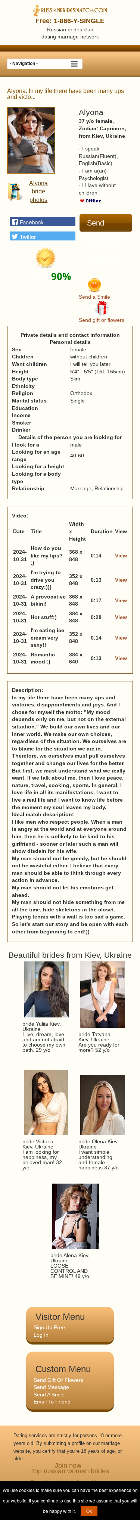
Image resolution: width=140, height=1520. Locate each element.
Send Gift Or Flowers (58, 1380)
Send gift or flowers (101, 320)
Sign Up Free (49, 1327)
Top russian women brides (70, 1471)
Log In (41, 1335)
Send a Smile (94, 297)
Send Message (51, 1387)
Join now (68, 1465)
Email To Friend (52, 1402)
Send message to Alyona (102, 226)
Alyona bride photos (38, 191)
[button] (42, 221)
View (121, 556)
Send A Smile (49, 1395)
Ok (89, 1511)
